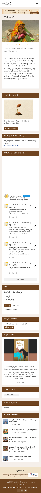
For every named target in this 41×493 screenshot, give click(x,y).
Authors (25, 487)
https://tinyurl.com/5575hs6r (18, 214)
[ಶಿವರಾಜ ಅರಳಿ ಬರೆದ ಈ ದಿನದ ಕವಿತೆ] (5, 458)
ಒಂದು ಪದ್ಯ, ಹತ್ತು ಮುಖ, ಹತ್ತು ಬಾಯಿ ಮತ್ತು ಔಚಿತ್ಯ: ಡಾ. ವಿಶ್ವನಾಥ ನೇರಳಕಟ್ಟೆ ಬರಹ (22, 448)
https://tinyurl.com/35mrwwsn (19, 254)
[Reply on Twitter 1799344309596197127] (10, 237)
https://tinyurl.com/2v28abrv (18, 234)
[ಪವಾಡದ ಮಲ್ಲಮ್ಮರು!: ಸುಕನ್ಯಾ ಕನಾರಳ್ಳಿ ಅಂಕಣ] (5, 431)
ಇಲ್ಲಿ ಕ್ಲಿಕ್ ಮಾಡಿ (9, 327)
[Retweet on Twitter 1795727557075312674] (13, 273)
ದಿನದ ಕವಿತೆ (20, 459)
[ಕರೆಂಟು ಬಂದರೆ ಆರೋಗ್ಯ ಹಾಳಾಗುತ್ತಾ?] (20, 31)
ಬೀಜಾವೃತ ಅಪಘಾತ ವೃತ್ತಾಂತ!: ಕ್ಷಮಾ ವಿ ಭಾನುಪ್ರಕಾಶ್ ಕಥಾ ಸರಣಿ (16, 122)
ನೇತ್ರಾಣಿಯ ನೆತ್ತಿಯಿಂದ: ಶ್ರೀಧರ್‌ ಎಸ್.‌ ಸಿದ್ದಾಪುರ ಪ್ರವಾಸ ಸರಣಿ (23, 421)
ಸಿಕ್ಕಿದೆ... (8, 296)
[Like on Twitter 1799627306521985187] (17, 217)
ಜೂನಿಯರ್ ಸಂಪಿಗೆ (10, 129)
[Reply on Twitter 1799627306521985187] (10, 217)
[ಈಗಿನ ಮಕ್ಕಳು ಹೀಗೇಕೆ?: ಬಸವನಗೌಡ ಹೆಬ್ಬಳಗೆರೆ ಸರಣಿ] (5, 439)
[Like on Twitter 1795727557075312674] (17, 273)
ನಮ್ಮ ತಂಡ (12, 487)
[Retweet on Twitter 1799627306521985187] (13, 217)
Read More (20, 382)
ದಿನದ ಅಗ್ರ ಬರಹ (22, 432)
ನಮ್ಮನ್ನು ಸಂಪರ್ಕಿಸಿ (32, 487)
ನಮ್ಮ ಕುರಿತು (6, 487)
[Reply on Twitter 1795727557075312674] (10, 273)
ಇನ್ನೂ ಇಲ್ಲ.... (11, 300)
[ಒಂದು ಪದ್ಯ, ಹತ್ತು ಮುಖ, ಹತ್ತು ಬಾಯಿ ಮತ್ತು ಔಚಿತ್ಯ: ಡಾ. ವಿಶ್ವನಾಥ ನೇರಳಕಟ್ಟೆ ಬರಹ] (5, 448)
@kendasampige (26, 205)
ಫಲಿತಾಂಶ (16, 306)
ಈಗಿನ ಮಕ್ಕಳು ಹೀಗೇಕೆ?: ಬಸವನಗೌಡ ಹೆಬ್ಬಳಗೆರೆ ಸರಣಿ (23, 439)
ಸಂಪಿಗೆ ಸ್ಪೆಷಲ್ (21, 451)
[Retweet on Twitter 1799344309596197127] (13, 237)
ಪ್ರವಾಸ (6, 51)
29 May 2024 (13, 265)
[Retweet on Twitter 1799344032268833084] (13, 257)
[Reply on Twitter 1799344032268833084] (10, 257)
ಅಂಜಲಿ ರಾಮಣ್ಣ (17, 49)
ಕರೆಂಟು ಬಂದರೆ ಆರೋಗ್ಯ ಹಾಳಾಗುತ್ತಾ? (16, 45)
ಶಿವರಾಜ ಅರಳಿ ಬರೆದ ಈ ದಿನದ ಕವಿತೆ (20, 457)
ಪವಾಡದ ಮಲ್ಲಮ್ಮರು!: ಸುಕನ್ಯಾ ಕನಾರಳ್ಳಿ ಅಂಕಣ (23, 430)
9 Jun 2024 (12, 207)
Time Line (19, 487)
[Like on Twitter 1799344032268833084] (17, 257)
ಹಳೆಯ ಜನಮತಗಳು (11, 310)
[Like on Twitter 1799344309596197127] (17, 237)
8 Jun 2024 (12, 225)
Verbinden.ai (20, 484)
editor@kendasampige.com (12, 146)
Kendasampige (15, 205)
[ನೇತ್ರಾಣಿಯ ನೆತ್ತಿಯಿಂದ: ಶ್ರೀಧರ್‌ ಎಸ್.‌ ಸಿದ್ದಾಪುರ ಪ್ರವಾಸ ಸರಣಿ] (5, 421)
